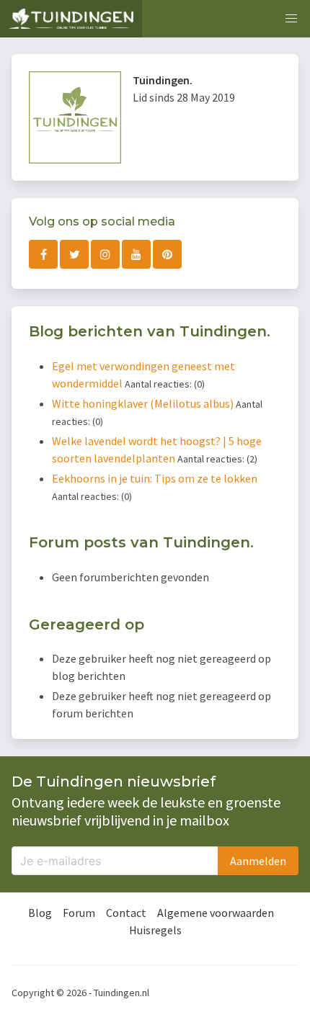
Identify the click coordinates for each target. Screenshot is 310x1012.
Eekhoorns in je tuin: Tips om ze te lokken (154, 478)
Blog (40, 912)
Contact (126, 912)
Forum (79, 912)
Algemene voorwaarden (215, 912)
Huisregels (155, 930)
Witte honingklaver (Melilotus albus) (144, 403)
